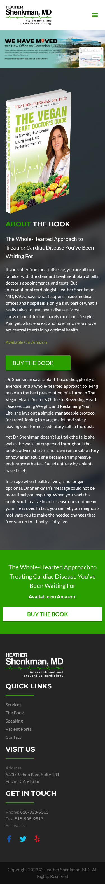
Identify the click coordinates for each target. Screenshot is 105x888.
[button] (94, 15)
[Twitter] (23, 838)
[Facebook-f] (9, 838)
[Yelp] (37, 838)
